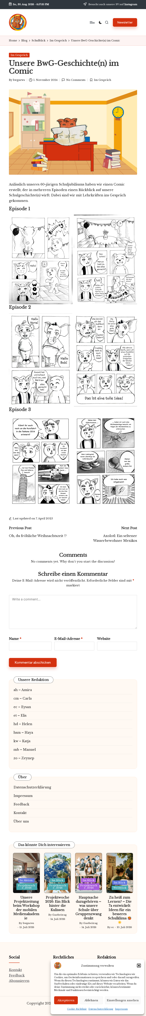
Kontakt (20, 813)
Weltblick (119, 887)
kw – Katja (22, 741)
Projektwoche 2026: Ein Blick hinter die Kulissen (57, 904)
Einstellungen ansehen (123, 1000)
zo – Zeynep (24, 758)
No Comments (75, 80)
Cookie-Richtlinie (77, 1009)
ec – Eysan (22, 707)
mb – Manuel (25, 750)
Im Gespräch (19, 55)
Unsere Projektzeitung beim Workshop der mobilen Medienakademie (26, 908)
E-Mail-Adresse (68, 639)
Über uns (21, 821)
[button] (139, 965)
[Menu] (92, 22)
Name (15, 639)
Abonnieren (19, 981)
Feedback (21, 804)
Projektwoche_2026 (26, 886)
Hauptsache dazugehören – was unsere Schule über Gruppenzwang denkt (88, 908)
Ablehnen (91, 1000)
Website (103, 639)
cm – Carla (23, 698)
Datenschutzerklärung (100, 1009)
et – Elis (20, 715)
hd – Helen (23, 724)
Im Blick (57, 880)
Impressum (121, 1009)
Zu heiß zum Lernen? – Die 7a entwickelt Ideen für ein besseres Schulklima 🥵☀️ (120, 910)
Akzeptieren (66, 1000)
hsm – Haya (23, 733)
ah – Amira (23, 690)
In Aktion (26, 880)
